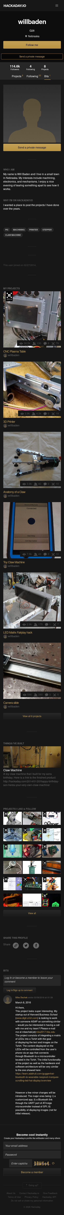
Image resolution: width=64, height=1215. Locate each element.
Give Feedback (50, 1193)
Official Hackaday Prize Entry (6, 830)
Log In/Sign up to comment (19, 990)
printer (33, 229)
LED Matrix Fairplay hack (17, 632)
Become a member (32, 1172)
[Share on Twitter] (26, 944)
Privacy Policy (31, 1196)
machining (19, 229)
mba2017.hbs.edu (45, 1031)
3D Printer (9, 421)
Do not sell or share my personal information (32, 1200)
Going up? (33, 1185)
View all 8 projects (32, 716)
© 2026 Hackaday (32, 1206)
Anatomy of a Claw (14, 492)
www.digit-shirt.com (26, 1018)
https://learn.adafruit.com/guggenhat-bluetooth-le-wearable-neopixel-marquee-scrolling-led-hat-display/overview (37, 1077)
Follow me (32, 45)
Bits (47, 76)
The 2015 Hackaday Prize (6, 814)
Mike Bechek (21, 997)
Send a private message (32, 56)
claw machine (13, 234)
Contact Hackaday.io (29, 1193)
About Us (11, 1193)
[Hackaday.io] (15, 5)
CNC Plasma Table (14, 351)
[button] (56, 5)
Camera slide (11, 702)
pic (7, 229)
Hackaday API (49, 1196)
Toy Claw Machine (14, 562)
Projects (17, 76)
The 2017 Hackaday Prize (25, 879)
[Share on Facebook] (36, 944)
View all (32, 913)
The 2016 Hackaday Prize (9, 296)
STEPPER (47, 229)
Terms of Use (14, 1196)
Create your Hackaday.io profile (18, 1138)
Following (34, 76)
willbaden (13, 355)
